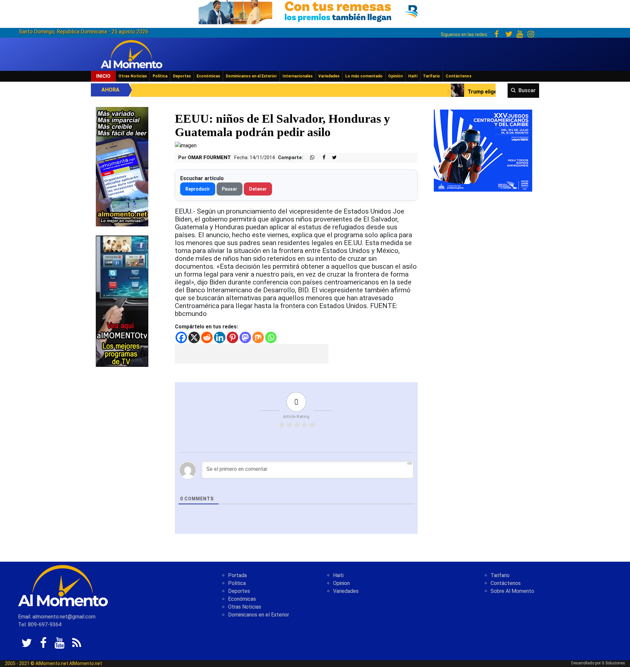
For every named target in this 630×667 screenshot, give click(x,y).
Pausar (229, 189)
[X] (194, 337)
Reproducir (197, 189)
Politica (237, 583)
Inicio (103, 76)
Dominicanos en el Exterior (251, 76)
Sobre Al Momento (512, 591)
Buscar (527, 90)
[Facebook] (181, 337)
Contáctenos (459, 76)
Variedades (329, 76)
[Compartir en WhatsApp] (309, 157)
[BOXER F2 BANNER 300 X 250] (483, 150)
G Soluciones (613, 663)
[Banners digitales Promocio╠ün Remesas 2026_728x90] (315, 11)
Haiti (338, 575)
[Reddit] (207, 337)
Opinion (341, 583)
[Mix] (258, 337)
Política (160, 76)
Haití (412, 76)
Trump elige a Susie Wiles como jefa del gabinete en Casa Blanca (491, 92)
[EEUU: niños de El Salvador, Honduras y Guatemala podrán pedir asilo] (186, 145)
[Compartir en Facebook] (321, 157)
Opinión (395, 76)
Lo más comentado (364, 76)
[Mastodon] (245, 337)
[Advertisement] (251, 354)
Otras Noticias (132, 76)
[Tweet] (332, 157)
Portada (237, 575)
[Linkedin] (219, 337)
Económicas (208, 76)
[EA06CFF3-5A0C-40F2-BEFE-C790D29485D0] (122, 301)
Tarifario (431, 76)
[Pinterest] (232, 337)
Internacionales (298, 76)
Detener (258, 189)
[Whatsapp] (271, 337)
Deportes (182, 76)
